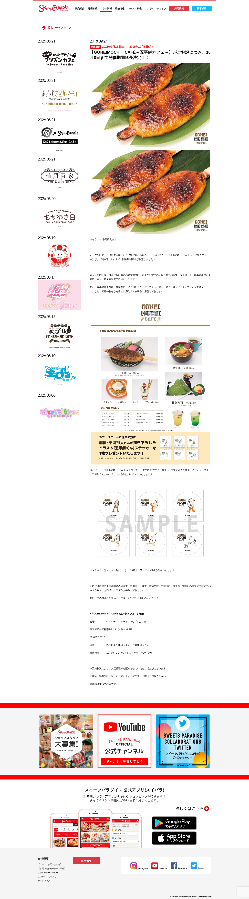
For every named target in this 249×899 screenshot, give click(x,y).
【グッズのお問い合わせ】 (50, 864)
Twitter (201, 868)
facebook (182, 868)
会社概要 (43, 858)
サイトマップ (44, 881)
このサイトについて (47, 876)
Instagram (143, 868)
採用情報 (179, 8)
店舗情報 (119, 8)
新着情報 (92, 8)
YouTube (163, 868)
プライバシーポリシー (48, 872)
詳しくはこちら (190, 808)
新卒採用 (201, 8)
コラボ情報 (106, 8)
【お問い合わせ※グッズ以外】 (52, 868)
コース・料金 (135, 8)
